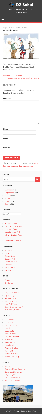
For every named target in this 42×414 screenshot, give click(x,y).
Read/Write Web (11, 262)
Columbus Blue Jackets (13, 372)
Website (6, 148)
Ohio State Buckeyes (12, 378)
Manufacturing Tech (12, 232)
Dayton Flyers (10, 375)
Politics (24, 28)
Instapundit (9, 331)
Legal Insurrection (12, 337)
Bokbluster (9, 280)
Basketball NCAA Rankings (15, 369)
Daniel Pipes (9, 319)
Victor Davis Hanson (12, 354)
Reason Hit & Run (11, 348)
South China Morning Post (15, 307)
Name (6, 129)
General (8, 195)
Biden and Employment (13, 75)
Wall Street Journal (12, 310)
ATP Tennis (9, 366)
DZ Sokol (24, 4)
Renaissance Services (13, 241)
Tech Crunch (10, 267)
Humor (18, 28)
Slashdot (8, 265)
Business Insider (11, 223)
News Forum (10, 342)
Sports (7, 204)
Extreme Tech (10, 259)
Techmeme (9, 270)
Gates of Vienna (11, 325)
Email (6, 138)
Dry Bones (9, 283)
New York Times (11, 304)
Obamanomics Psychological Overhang (23, 78)
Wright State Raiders (13, 380)
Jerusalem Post (10, 298)
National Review (11, 301)
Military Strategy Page (13, 235)
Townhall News (10, 351)
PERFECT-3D (9, 238)
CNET (7, 253)
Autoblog (8, 250)
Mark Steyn (9, 339)
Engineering (9, 193)
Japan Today (9, 295)
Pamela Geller (10, 345)
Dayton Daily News (12, 293)
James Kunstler (10, 334)
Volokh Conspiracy (12, 356)
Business (8, 190)
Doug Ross (9, 322)
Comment (8, 98)
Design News (10, 256)
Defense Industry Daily (13, 226)
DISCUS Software (11, 229)
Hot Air (7, 328)
